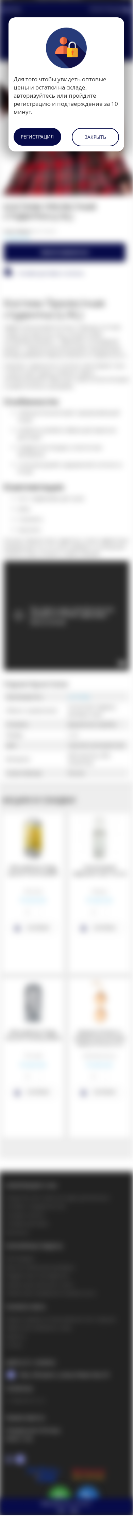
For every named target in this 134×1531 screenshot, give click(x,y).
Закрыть (95, 137)
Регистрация (37, 136)
